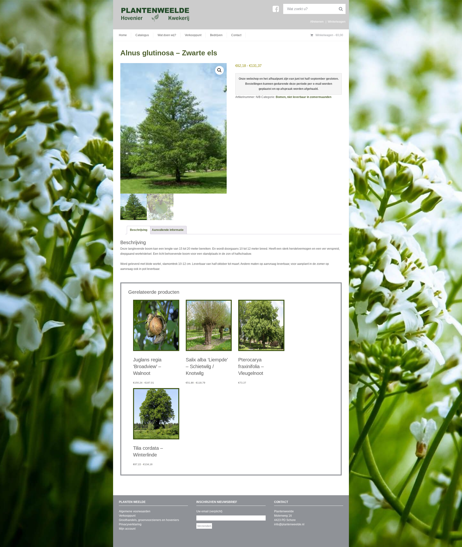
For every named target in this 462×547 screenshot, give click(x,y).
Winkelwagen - (329, 35)
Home (123, 35)
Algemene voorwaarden (134, 511)
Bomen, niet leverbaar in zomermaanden (303, 97)
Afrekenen (317, 21)
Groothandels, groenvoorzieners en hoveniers (149, 520)
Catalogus (142, 35)
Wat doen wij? (167, 35)
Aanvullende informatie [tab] (168, 230)
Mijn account (127, 528)
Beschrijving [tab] (138, 230)
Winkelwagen (337, 21)
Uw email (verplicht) (209, 511)
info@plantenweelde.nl (289, 524)
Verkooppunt (193, 35)
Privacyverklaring (130, 524)
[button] (219, 70)
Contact (236, 35)
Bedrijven (216, 35)
